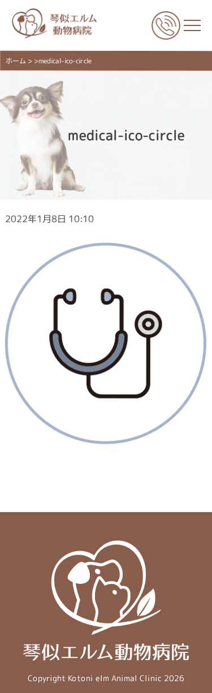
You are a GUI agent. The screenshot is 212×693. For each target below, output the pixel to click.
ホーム (16, 61)
